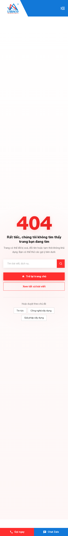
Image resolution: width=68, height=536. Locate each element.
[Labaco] (13, 9)
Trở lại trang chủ (36, 276)
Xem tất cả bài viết (34, 286)
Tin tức (20, 310)
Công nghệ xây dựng (41, 310)
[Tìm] (61, 263)
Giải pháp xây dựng (34, 317)
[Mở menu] (63, 8)
